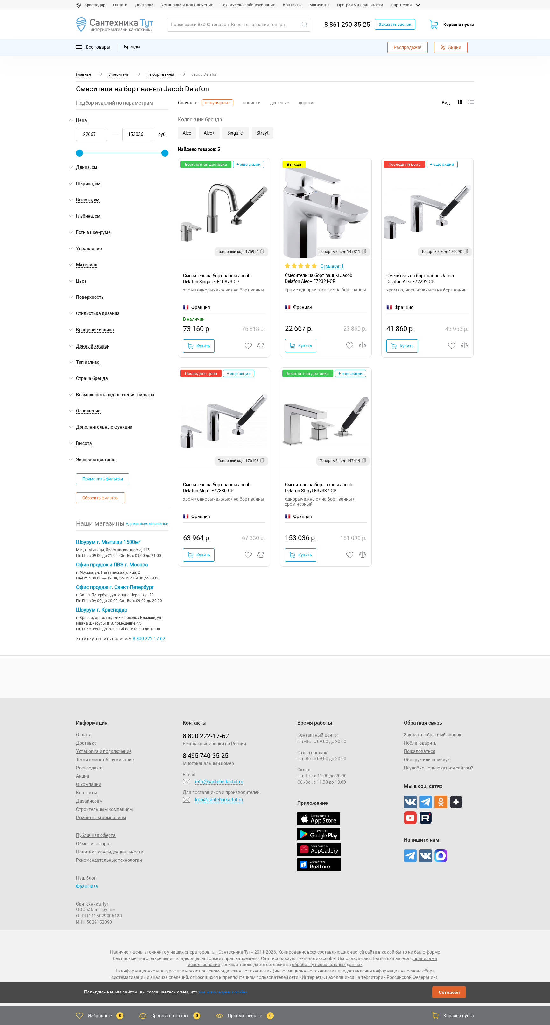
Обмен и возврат (93, 843)
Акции (454, 47)
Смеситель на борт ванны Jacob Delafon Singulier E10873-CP (216, 278)
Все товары (97, 46)
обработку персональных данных (327, 964)
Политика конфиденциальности (109, 851)
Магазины (319, 5)
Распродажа (89, 767)
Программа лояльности (360, 5)
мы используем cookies (223, 991)
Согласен (449, 992)
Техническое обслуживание (248, 5)
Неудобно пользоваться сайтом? (438, 767)
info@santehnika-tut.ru (219, 781)
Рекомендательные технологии (109, 860)
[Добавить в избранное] (248, 345)
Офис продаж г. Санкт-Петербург (115, 587)
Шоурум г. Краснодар (101, 610)
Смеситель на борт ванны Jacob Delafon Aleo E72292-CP (420, 278)
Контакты (292, 5)
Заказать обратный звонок (433, 734)
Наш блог (86, 878)
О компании (88, 784)
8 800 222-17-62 (149, 638)
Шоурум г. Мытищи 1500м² (108, 542)
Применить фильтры (102, 478)
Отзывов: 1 (332, 266)
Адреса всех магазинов (147, 524)
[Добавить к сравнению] (261, 345)
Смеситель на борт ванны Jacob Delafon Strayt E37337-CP (318, 487)
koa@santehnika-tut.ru (219, 800)
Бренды (132, 46)
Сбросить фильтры (100, 497)
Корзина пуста (458, 24)
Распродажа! (407, 47)
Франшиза (87, 886)
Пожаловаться (419, 751)
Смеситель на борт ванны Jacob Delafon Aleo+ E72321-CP (318, 278)
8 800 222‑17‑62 (206, 736)
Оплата (120, 5)
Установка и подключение (187, 5)
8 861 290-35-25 (347, 24)
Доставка (144, 5)
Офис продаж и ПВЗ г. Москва (112, 565)
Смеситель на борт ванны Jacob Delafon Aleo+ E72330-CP (216, 487)
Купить (203, 345)
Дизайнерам (89, 801)
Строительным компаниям (104, 809)
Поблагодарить (420, 743)
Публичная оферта (96, 835)
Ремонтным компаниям (101, 817)
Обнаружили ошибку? (427, 759)
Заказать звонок (395, 24)
